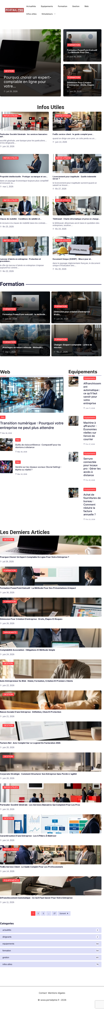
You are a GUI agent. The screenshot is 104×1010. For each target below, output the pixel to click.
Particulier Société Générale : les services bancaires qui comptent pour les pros (40, 805)
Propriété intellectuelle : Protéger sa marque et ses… (24, 176)
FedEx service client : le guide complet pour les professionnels (31, 867)
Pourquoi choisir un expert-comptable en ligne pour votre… (27, 81)
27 (55, 913)
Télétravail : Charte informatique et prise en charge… (76, 219)
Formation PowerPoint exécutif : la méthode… (25, 314)
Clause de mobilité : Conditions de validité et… (20, 219)
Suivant (63, 913)
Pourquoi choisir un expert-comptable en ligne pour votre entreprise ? (34, 557)
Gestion (75, 6)
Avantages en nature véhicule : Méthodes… (23, 347)
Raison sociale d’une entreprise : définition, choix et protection (30, 712)
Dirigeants (10, 632)
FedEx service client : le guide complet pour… (73, 134)
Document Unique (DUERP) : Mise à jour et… (72, 259)
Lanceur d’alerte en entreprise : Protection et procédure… (20, 260)
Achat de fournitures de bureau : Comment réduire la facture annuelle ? (92, 504)
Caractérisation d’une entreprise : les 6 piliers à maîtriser (28, 836)
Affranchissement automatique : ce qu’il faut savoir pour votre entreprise (92, 393)
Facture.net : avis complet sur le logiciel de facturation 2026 (30, 743)
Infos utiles (31, 14)
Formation (62, 6)
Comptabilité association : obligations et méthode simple (27, 650)
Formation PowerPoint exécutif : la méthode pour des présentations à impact (38, 588)
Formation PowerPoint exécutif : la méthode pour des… (82, 51)
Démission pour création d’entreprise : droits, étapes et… (80, 85)
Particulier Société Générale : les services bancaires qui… (23, 135)
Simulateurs (47, 14)
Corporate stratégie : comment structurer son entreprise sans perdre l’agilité (38, 774)
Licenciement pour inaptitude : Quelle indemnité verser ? (74, 177)
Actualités (31, 6)
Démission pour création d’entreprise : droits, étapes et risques (31, 619)
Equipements (47, 6)
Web (86, 6)
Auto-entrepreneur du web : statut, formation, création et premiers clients (36, 681)
